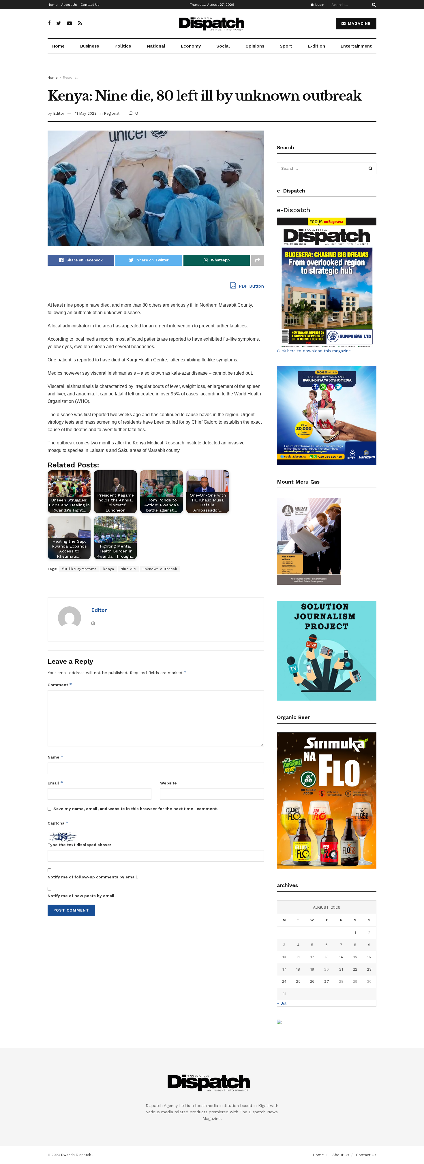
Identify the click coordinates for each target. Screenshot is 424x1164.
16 (369, 957)
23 (369, 969)
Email (55, 783)
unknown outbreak (159, 569)
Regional (70, 78)
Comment (60, 684)
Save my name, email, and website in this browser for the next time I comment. (135, 808)
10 (284, 957)
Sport (286, 46)
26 (312, 981)
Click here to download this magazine (314, 350)
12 (312, 957)
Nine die (128, 569)
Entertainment (356, 46)
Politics (123, 46)
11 (298, 957)
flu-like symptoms (79, 569)
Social (223, 46)
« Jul (281, 1003)
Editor (58, 113)
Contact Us (90, 5)
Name (55, 757)
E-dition (316, 46)
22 (355, 969)
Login (319, 5)
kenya (108, 569)
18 (298, 969)
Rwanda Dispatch (76, 1155)
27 (326, 981)
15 (355, 957)
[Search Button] (373, 4)
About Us (69, 5)
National (156, 46)
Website (168, 783)
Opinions (254, 46)
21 (341, 969)
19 (312, 969)
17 (284, 969)
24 (284, 981)
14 (341, 957)
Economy (191, 46)
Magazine (358, 23)
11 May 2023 (86, 113)
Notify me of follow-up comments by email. (93, 877)
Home (53, 5)
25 (298, 981)
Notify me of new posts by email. (82, 895)
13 (327, 957)
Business (89, 46)
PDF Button (250, 286)
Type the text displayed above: (79, 844)
